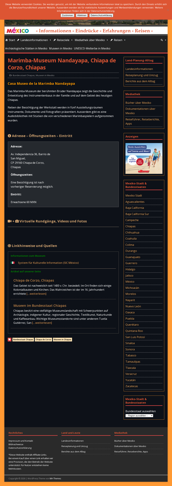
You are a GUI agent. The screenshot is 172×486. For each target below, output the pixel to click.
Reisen (118, 40)
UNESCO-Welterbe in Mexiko (92, 48)
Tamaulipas (132, 361)
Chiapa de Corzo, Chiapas (33, 280)
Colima (129, 245)
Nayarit (130, 300)
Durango (131, 251)
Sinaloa (130, 343)
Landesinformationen (34, 40)
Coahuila (131, 238)
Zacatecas (131, 386)
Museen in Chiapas (62, 339)
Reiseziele (63, 40)
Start (12, 40)
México (129, 281)
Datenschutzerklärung (20, 447)
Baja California (134, 208)
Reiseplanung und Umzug (141, 75)
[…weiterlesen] (36, 294)
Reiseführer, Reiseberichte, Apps (142, 122)
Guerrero (131, 263)
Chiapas (130, 226)
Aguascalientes (134, 202)
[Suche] (164, 40)
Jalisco (129, 275)
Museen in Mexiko (60, 48)
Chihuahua (132, 232)
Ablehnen (81, 15)
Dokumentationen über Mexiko (140, 111)
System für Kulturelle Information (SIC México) (48, 263)
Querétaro (132, 324)
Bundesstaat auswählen (140, 411)
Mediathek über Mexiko (90, 40)
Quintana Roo (134, 331)
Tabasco (130, 355)
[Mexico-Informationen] (86, 23)
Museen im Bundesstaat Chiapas (39, 305)
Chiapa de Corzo (43, 339)
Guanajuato (132, 257)
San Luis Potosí (135, 337)
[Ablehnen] (167, 10)
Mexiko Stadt (133, 195)
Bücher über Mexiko (138, 103)
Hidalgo (130, 269)
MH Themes (55, 478)
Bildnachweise (16, 444)
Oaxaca (130, 312)
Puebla (129, 318)
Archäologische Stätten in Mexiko (26, 48)
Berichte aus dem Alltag (140, 81)
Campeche (132, 220)
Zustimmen (67, 15)
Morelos (130, 294)
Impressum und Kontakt (21, 440)
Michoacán (132, 288)
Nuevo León (133, 306)
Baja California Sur (137, 214)
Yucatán (130, 380)
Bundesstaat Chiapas (24, 75)
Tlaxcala (130, 368)
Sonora (130, 349)
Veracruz (131, 374)
